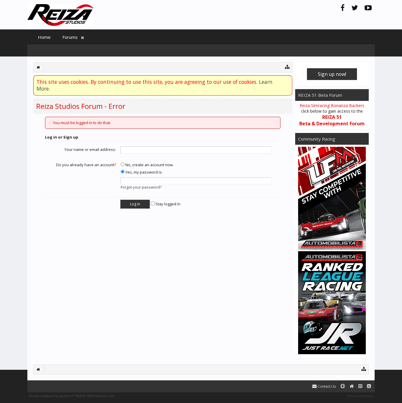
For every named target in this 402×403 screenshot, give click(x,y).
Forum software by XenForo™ (72, 396)
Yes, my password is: (143, 172)
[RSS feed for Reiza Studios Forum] (369, 386)
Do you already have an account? (86, 164)
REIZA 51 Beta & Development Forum (332, 120)
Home (44, 37)
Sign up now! (332, 74)
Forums (70, 37)
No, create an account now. (149, 164)
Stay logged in (167, 204)
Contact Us (326, 386)
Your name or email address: (90, 149)
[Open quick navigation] (287, 66)
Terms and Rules (360, 396)
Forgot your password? (141, 187)
